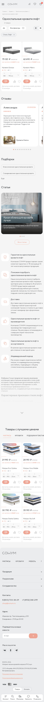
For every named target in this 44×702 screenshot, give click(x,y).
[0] (41, 4)
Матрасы (7, 435)
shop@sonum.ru (8, 603)
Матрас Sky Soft (29, 518)
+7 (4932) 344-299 (30, 600)
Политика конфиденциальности (12, 678)
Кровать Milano (28, 67)
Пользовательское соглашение (12, 674)
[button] (13, 149)
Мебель (32, 561)
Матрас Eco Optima (9, 468)
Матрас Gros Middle (30, 468)
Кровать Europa (8, 67)
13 (10, 471)
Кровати (19, 435)
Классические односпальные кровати (18, 167)
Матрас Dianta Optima (10, 518)
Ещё (2, 178)
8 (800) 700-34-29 (10, 600)
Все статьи (22, 242)
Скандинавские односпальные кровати (18, 173)
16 (10, 521)
